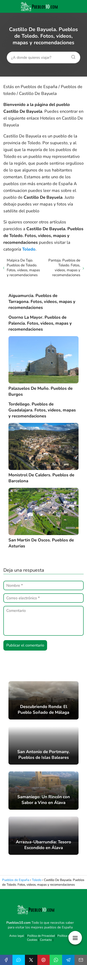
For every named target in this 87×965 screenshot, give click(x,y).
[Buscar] (72, 55)
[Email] (81, 960)
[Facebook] (6, 960)
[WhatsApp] (56, 960)
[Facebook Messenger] (18, 960)
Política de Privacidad (41, 936)
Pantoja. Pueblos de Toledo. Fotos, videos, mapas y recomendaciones (64, 267)
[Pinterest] (43, 960)
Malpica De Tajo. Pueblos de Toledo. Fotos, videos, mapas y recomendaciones (23, 267)
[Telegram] (68, 960)
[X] (31, 960)
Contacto (46, 940)
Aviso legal (16, 936)
